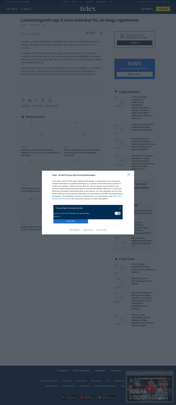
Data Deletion (74, 230)
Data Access (88, 230)
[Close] (129, 175)
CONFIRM (70, 221)
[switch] (118, 213)
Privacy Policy (101, 230)
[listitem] (87, 208)
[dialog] (88, 202)
